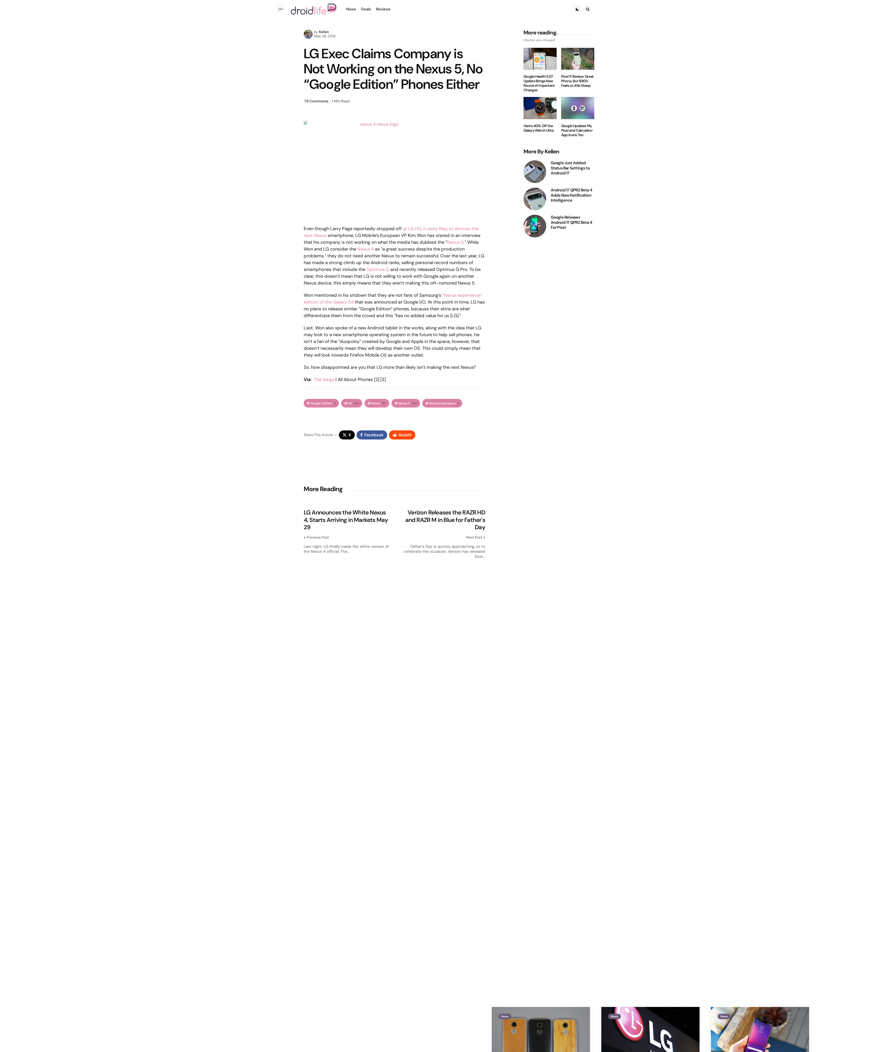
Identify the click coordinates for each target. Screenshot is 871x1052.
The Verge (324, 379)
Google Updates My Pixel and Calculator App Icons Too (576, 130)
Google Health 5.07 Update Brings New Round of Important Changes (539, 83)
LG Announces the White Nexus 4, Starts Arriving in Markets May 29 (346, 520)
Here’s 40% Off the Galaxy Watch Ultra (539, 128)
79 (316, 101)
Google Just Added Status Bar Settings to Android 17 (570, 168)
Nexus (378, 403)
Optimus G (377, 269)
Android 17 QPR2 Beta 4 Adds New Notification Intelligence (571, 195)
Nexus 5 (455, 242)
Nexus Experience (444, 403)
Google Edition (323, 403)
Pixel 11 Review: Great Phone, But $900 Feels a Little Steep (577, 81)
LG (353, 403)
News (505, 1016)
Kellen (324, 31)
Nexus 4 (365, 249)
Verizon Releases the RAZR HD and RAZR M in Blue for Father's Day (445, 520)
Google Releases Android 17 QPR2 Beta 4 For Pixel (571, 222)
